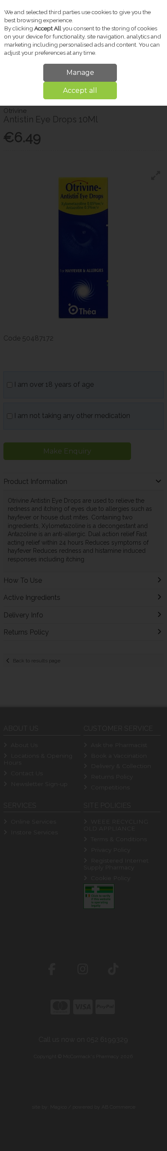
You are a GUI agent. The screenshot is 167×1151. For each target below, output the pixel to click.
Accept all (80, 90)
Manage (80, 72)
